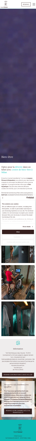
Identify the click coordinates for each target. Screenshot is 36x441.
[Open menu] (34, 4)
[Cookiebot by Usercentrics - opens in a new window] (26, 198)
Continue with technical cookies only (18, 242)
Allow (18, 232)
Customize (17, 237)
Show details (27, 226)
